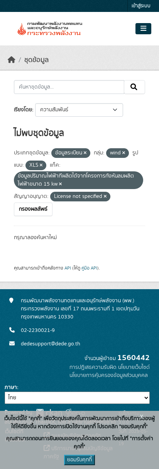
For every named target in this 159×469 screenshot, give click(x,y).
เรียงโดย (23, 110)
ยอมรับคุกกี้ (79, 460)
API (67, 268)
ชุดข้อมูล (36, 60)
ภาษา (11, 387)
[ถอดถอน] (85, 153)
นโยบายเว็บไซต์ (134, 367)
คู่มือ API (89, 268)
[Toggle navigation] (143, 29)
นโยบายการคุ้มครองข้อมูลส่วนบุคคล (108, 375)
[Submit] (134, 87)
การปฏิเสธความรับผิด (93, 367)
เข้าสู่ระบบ (141, 6)
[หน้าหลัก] (11, 60)
